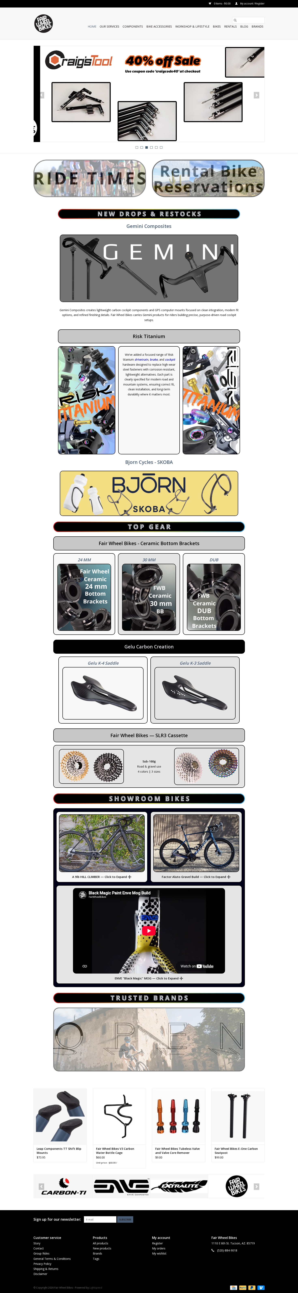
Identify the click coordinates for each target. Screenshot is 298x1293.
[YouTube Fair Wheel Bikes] (254, 1219)
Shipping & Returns (45, 1269)
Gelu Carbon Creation (149, 646)
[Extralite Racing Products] (120, 1186)
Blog (244, 26)
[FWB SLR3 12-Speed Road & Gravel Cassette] (91, 766)
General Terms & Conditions (52, 1259)
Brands (257, 26)
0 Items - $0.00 (222, 3)
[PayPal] (242, 1287)
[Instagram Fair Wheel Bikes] (261, 1219)
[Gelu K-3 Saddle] (195, 693)
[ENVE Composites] (62, 1186)
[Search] (235, 20)
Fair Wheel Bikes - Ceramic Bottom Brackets (149, 543)
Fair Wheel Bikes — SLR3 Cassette (149, 735)
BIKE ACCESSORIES (159, 26)
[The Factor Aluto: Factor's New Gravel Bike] (196, 843)
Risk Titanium (149, 336)
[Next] (256, 95)
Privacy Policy (42, 1264)
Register (157, 1243)
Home (92, 26)
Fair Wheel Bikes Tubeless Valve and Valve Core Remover (177, 1151)
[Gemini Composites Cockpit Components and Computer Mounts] (149, 268)
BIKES (217, 26)
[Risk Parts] (86, 400)
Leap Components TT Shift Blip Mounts (59, 1151)
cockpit (170, 359)
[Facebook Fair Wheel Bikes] (246, 1219)
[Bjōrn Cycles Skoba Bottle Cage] (149, 493)
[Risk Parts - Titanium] (211, 400)
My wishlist (159, 1253)
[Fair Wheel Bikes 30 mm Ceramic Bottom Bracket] (149, 597)
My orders (158, 1248)
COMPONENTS (133, 26)
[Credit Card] (233, 1287)
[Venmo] (260, 1287)
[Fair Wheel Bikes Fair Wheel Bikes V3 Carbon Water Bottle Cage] (119, 1116)
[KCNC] (235, 1186)
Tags (96, 1259)
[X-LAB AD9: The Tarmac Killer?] (149, 94)
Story (36, 1243)
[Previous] (41, 95)
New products (102, 1248)
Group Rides (41, 1253)
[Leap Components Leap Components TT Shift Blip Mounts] (60, 1116)
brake (154, 359)
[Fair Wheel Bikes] (177, 1186)
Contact (38, 1248)
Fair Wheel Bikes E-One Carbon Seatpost (236, 1151)
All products (100, 1243)
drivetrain (141, 359)
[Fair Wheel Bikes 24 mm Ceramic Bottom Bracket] (84, 597)
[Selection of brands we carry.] (149, 1039)
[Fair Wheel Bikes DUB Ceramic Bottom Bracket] (214, 597)
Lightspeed (95, 1287)
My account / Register (252, 3)
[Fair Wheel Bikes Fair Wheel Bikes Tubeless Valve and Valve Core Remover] (178, 1116)
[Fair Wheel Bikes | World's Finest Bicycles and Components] (43, 23)
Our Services (109, 26)
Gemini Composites (149, 226)
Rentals (230, 26)
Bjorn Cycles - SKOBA (149, 462)
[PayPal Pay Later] (251, 1287)
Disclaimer (40, 1274)
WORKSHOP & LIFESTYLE (192, 26)
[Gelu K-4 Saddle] (103, 693)
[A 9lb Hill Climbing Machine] (102, 843)
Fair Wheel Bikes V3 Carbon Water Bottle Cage (115, 1151)
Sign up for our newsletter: (57, 1219)
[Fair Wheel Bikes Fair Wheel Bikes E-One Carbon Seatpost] (238, 1116)
